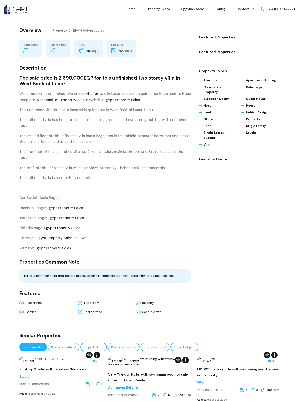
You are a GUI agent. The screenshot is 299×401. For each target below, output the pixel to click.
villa (89, 93)
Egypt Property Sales (122, 99)
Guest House (256, 99)
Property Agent (184, 347)
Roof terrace (93, 312)
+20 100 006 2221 (281, 9)
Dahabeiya (254, 87)
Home (130, 9)
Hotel (208, 106)
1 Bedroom (91, 303)
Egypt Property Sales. (65, 207)
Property (253, 119)
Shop (208, 126)
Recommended (33, 347)
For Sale (117, 361)
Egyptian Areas (192, 9)
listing (220, 9)
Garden (30, 312)
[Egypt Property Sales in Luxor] (16, 9)
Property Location (123, 347)
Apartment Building (261, 80)
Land (207, 112)
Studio (251, 133)
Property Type (93, 347)
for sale (100, 93)
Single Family (256, 126)
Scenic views (151, 312)
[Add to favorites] (89, 355)
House (251, 106)
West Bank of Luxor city (56, 99)
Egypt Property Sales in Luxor (61, 237)
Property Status (155, 347)
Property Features (63, 347)
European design (217, 99)
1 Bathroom (33, 303)
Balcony (148, 303)
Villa (207, 144)
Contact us (245, 9)
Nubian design (257, 112)
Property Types (158, 9)
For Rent (28, 361)
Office (208, 119)
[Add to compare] (97, 355)
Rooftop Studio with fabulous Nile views (52, 369)
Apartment (212, 80)
